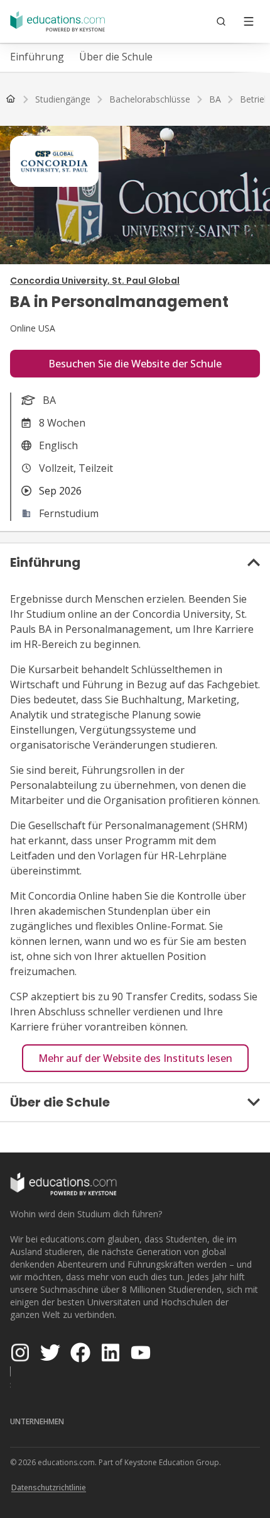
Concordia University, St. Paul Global (95, 280)
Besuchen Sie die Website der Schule (135, 364)
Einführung (37, 57)
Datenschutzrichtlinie (48, 1487)
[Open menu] (248, 21)
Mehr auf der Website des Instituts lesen (135, 1058)
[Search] (221, 21)
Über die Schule (116, 57)
